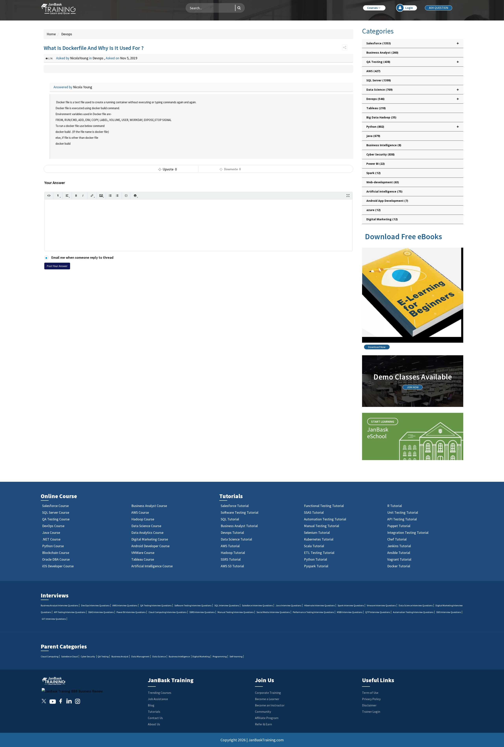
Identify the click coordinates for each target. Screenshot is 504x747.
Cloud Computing (49, 656)
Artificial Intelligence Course (152, 566)
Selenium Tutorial (317, 532)
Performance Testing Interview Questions (313, 612)
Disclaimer (369, 705)
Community (263, 712)
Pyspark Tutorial (316, 566)
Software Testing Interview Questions (192, 605)
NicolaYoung (79, 58)
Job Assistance (158, 699)
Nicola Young (82, 87)
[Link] (92, 195)
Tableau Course (142, 559)
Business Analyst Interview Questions (59, 605)
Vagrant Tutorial (399, 559)
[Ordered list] (117, 195)
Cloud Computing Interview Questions (167, 612)
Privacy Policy (371, 699)
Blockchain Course (55, 552)
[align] (67, 195)
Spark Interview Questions (351, 605)
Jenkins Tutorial (399, 546)
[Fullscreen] (348, 195)
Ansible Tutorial (398, 552)
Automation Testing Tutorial (325, 519)
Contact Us (155, 718)
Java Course (51, 532)
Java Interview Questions (288, 605)
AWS (373, 71)
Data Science (159, 656)
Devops (66, 34)
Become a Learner (267, 699)
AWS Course (140, 512)
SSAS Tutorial (314, 512)
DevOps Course (53, 526)
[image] (101, 195)
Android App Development (387, 201)
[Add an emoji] (135, 195)
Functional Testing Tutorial (324, 505)
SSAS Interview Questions (101, 612)
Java (373, 136)
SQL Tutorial (230, 519)
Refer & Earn (263, 724)
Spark (373, 173)
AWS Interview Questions (124, 605)
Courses (372, 8)
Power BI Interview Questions (131, 612)
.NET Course (51, 539)
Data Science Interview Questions (416, 605)
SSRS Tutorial (231, 559)
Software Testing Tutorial (239, 512)
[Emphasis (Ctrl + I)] (83, 195)
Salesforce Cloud (69, 656)
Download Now (376, 347)
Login (409, 8)
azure (373, 210)
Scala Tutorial (314, 546)
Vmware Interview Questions (381, 605)
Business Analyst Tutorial (239, 526)
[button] (374, 7)
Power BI (375, 164)
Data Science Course (146, 526)
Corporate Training (268, 693)
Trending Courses (159, 693)
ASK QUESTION (438, 8)
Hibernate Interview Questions (319, 605)
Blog (151, 705)
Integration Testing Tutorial (407, 532)
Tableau (376, 108)
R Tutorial (394, 505)
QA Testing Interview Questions (155, 605)
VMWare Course (142, 552)
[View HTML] (48, 195)
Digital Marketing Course (149, 539)
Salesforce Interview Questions (257, 605)
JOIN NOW (413, 387)
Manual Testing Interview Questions (236, 612)
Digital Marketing (382, 219)
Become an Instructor (269, 705)
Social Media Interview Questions (273, 612)
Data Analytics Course (147, 532)
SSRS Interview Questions (202, 612)
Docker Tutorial (398, 566)
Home (51, 34)
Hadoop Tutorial (233, 552)
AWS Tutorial (230, 546)
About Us (154, 724)
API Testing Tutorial (402, 519)
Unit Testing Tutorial (402, 512)
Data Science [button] (412, 89)
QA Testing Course (55, 519)
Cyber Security (380, 154)
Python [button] (412, 126)
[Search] (238, 8)
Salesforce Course (55, 505)
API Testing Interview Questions (69, 612)
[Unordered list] (110, 195)
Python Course (53, 546)
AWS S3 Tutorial (232, 566)
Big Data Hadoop (381, 117)
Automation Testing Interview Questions (413, 612)
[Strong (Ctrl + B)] (76, 195)
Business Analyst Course (149, 505)
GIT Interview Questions (54, 618)
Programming (220, 656)
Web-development (382, 182)
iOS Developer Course (58, 566)
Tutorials (154, 712)
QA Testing (103, 656)
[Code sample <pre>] (126, 195)
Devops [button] (412, 98)
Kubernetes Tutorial (318, 539)
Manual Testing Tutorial (321, 526)
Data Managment (140, 656)
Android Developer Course (150, 546)
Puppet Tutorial (398, 526)
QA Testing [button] (412, 61)
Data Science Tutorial (236, 539)
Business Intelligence (383, 145)
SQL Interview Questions (226, 605)
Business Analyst (382, 52)
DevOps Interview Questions (95, 605)
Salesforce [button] (412, 43)
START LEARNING (382, 421)
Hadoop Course (142, 519)
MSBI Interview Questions (349, 612)
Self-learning (236, 656)
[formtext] (58, 195)
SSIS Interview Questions (448, 612)
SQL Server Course (55, 512)
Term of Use (370, 693)
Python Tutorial (315, 559)
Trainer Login (371, 712)
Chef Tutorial (397, 539)
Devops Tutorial (232, 532)
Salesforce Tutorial (235, 505)
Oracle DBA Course (56, 559)
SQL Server (378, 80)
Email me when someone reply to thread (82, 257)
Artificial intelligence (384, 191)
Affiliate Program (266, 718)
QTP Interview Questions (377, 612)
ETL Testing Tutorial (319, 552)
